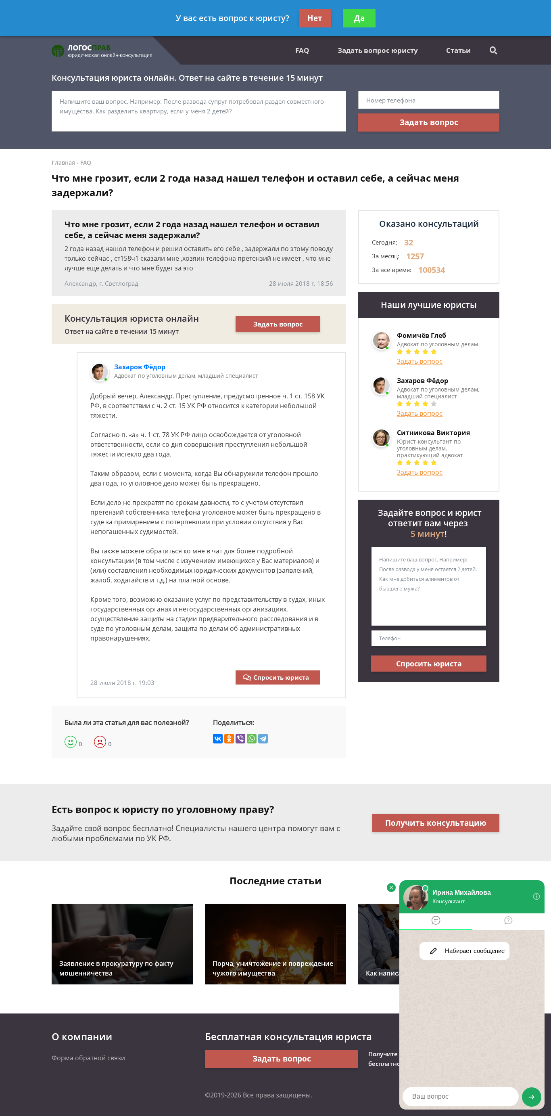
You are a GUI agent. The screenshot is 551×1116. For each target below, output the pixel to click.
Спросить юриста (281, 677)
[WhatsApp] (252, 738)
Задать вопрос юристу (378, 50)
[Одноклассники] (229, 738)
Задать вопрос (429, 122)
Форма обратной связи (88, 1057)
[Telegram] (263, 738)
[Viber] (240, 738)
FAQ (302, 50)
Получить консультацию (435, 823)
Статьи (458, 50)
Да (359, 18)
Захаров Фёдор (139, 366)
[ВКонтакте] (218, 738)
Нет (314, 18)
